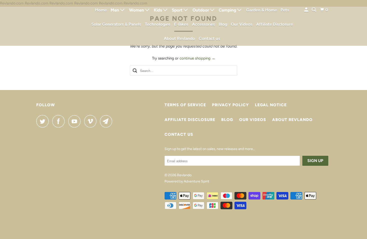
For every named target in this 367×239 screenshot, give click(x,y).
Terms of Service (185, 104)
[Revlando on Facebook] (59, 121)
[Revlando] (58, 23)
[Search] (314, 10)
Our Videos (241, 24)
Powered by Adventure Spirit (187, 181)
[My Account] (306, 10)
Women (137, 10)
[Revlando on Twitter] (43, 121)
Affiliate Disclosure (274, 24)
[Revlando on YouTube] (75, 121)
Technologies (157, 24)
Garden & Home (261, 10)
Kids (158, 10)
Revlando (184, 175)
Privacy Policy (230, 104)
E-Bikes (181, 24)
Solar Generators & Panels (116, 24)
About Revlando (179, 38)
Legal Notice (271, 104)
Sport (178, 10)
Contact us (209, 38)
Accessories (203, 24)
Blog (223, 24)
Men (115, 10)
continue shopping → (197, 58)
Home (101, 10)
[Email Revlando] (107, 121)
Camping (228, 10)
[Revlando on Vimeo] (91, 121)
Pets (285, 10)
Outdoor (201, 10)
